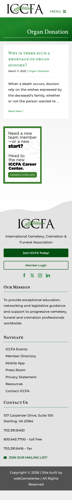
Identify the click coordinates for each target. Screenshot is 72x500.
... (57, 101)
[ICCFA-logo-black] (25, 4)
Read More (15, 111)
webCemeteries (27, 478)
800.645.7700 (15, 439)
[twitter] (32, 275)
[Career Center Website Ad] (22, 129)
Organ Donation (39, 71)
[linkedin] (48, 275)
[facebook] (24, 275)
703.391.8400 (14, 430)
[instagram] (40, 275)
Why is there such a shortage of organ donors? (29, 59)
